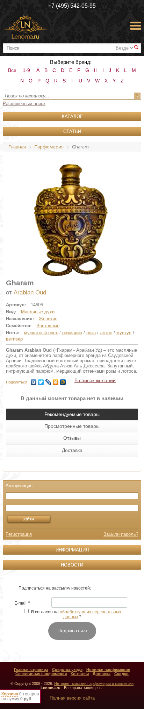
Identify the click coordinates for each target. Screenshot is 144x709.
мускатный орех (41, 332)
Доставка (101, 674)
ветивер (14, 339)
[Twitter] (41, 380)
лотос (106, 332)
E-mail (22, 603)
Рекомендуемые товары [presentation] (72, 414)
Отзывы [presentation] (72, 438)
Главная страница (31, 669)
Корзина (9, 694)
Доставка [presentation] (72, 450)
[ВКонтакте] (33, 380)
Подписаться (72, 630)
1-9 (26, 70)
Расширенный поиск (24, 103)
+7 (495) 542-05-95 (72, 6)
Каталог (72, 116)
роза (91, 332)
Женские (48, 318)
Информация (72, 550)
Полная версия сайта (72, 698)
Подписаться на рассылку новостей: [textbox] (55, 588)
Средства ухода (67, 669)
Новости (72, 565)
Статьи (72, 131)
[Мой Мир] (63, 380)
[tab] (72, 414)
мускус (123, 332)
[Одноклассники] (55, 380)
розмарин (72, 332)
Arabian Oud (30, 292)
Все (12, 70)
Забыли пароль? (120, 534)
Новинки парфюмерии (108, 669)
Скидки (121, 674)
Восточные (47, 325)
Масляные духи (38, 311)
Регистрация (19, 534)
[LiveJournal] (48, 380)
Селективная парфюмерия (41, 674)
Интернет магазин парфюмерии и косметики (94, 683)
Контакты (80, 674)
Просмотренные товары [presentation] (72, 426)
